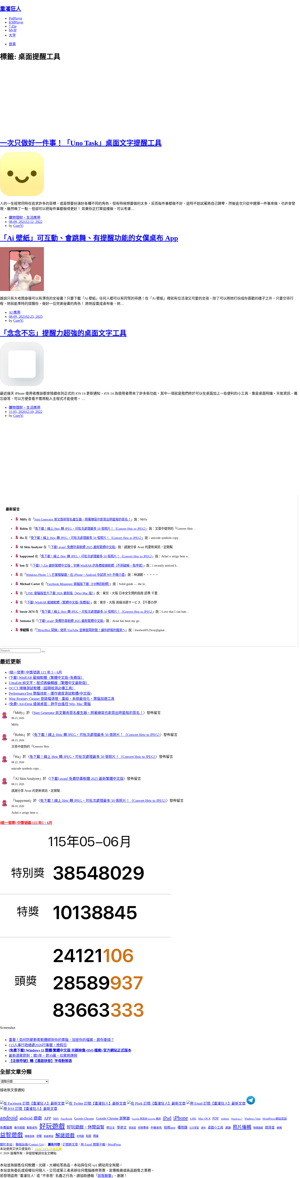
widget (225, 1118)
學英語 (132, 1127)
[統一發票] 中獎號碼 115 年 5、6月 (35, 672)
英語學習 (48, 1136)
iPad (167, 1118)
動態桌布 (32, 1127)
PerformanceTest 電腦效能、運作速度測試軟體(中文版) (50, 693)
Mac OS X (204, 1118)
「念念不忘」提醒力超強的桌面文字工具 (63, 333)
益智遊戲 (11, 1135)
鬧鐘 (95, 1136)
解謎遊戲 (65, 1135)
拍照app (169, 1127)
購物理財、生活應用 (24, 217)
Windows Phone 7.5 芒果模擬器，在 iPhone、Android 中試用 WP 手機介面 (75, 574)
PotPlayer (15, 18)
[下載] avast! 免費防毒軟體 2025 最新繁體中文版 (82, 547)
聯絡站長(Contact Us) (30, 1144)
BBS (56, 1118)
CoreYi (18, 226)
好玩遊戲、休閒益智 (85, 1127)
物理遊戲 (258, 1127)
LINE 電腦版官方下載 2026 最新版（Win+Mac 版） (59, 593)
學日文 (110, 1127)
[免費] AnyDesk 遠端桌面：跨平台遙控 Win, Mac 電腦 (50, 704)
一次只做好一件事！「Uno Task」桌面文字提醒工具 (81, 143)
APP (47, 1118)
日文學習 (194, 1127)
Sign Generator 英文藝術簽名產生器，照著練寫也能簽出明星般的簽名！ (82, 519)
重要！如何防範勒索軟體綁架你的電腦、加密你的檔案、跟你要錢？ (61, 1040)
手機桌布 (156, 1127)
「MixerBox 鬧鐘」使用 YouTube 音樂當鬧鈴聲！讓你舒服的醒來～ (80, 630)
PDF (215, 1118)
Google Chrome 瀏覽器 (113, 1118)
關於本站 (6, 1144)
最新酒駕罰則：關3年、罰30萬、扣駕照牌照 (43, 1055)
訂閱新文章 (70, 1144)
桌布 (203, 1127)
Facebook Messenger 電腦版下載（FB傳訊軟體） (78, 584)
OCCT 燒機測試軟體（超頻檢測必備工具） (42, 688)
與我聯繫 (105, 1176)
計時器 (80, 1136)
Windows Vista (252, 1118)
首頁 (12, 44)
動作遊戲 (19, 1127)
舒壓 (39, 1136)
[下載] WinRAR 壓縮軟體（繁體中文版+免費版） (58, 602)
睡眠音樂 (29, 1136)
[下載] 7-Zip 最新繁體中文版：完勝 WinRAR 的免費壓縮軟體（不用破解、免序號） (87, 565)
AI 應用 (14, 312)
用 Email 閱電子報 (93, 1144)
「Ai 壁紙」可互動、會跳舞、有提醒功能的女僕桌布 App (89, 238)
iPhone (180, 1118)
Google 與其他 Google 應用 (146, 1118)
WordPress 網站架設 (274, 1118)
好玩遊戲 (52, 1126)
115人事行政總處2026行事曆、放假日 (38, 1045)
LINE (193, 1118)
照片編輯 (242, 1127)
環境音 (270, 1127)
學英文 (122, 1127)
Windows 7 (236, 1118)
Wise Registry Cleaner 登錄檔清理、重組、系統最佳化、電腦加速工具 (61, 699)
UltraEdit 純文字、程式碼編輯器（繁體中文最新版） (49, 683)
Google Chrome (84, 1118)
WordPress (114, 1144)
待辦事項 (143, 1127)
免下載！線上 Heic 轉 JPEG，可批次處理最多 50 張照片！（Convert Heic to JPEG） (90, 528)
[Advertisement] (79, 99)
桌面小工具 (215, 1127)
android (9, 1118)
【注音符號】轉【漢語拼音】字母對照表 (40, 1061)
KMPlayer (16, 22)
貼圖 (88, 1136)
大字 (12, 35)
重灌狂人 (10, 9)
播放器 (182, 1127)
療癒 (279, 1127)
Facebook (66, 1118)
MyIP (13, 30)
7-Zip (12, 26)
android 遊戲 (31, 1118)
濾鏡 (228, 1127)
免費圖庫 (6, 1127)
